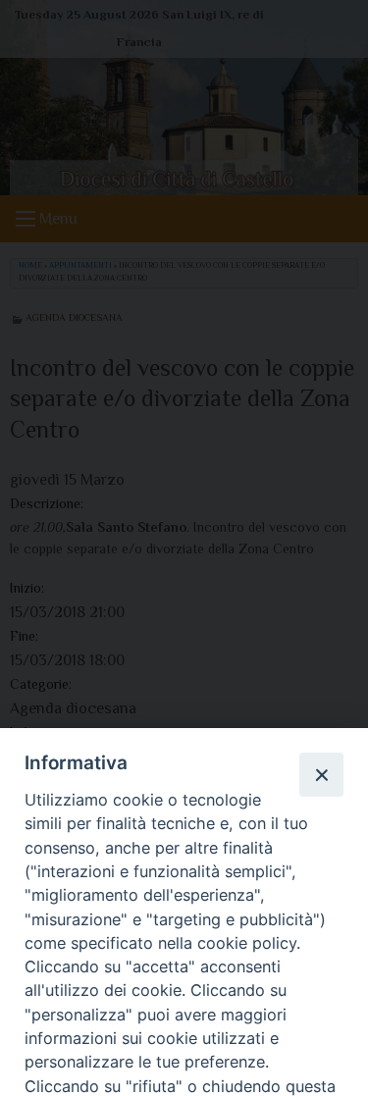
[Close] (320, 774)
